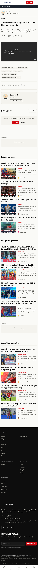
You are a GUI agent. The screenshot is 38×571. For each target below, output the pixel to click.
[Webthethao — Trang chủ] (6, 2)
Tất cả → (7, 6)
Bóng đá (3, 18)
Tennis (3, 442)
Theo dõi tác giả (17, 100)
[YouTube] (7, 527)
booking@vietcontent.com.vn (11, 516)
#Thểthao (20, 168)
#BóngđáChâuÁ (21, 251)
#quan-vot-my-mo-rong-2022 (11, 77)
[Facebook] (3, 527)
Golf (2, 447)
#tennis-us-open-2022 (9, 74)
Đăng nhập (29, 2)
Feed (21, 464)
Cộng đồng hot (23, 470)
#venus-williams (21, 68)
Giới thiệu (3, 481)
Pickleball (3, 444)
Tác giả (22, 472)
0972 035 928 (17, 518)
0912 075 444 (7, 518)
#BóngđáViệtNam (22, 354)
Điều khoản (4, 489)
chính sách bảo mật (16, 547)
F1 (1, 450)
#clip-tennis (18, 71)
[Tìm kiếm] (23, 2)
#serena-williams (8, 68)
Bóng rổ (3, 439)
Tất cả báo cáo (23, 436)
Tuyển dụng (4, 486)
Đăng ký (23, 122)
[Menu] (35, 2)
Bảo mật (3, 492)
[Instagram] (11, 527)
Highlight (22, 467)
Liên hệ (3, 483)
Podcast (3, 464)
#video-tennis (6, 71)
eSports (3, 453)
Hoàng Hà (8, 13)
